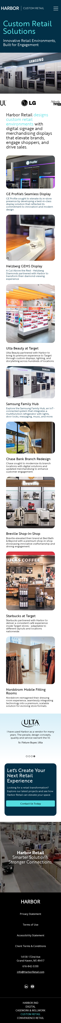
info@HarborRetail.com (30, 972)
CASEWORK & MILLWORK (30, 1010)
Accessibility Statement (30, 935)
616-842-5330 (30, 966)
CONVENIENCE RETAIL (30, 1018)
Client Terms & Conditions (30, 946)
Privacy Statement (30, 914)
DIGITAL (30, 1006)
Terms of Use (30, 924)
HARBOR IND (30, 1003)
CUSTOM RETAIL (31, 1014)
